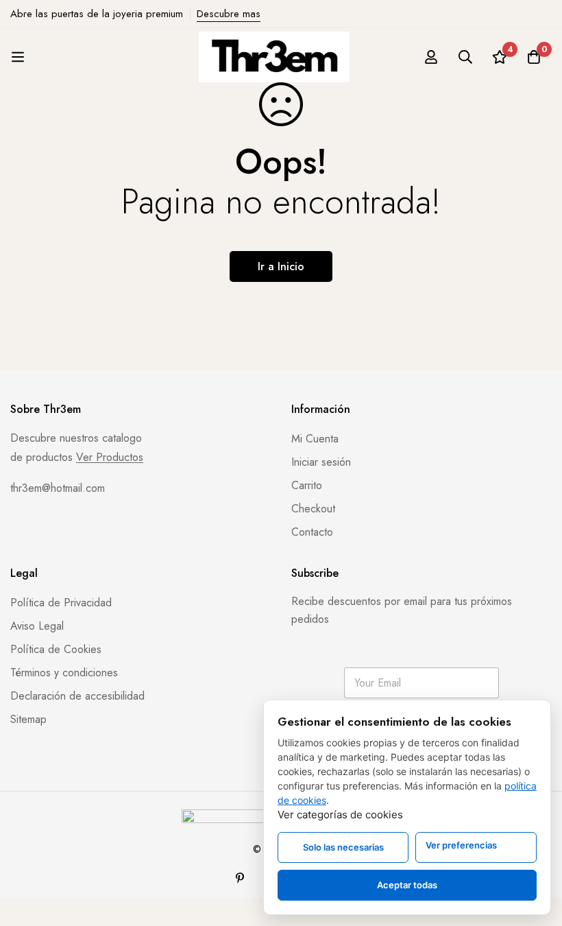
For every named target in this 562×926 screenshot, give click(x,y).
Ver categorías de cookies (340, 814)
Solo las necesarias (343, 847)
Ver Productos (109, 457)
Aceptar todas (407, 884)
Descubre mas (228, 13)
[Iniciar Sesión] (431, 56)
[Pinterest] (239, 877)
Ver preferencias (461, 845)
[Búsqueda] (465, 56)
